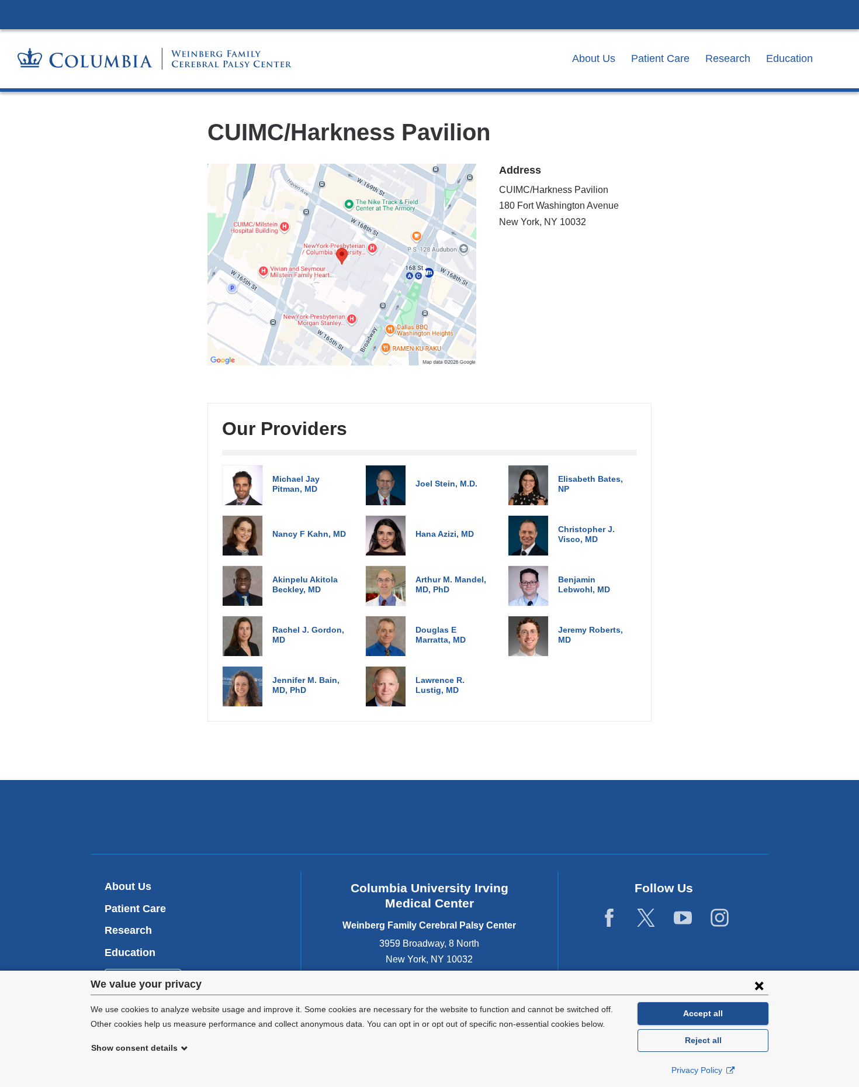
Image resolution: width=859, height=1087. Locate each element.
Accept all (703, 1013)
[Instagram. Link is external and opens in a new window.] (719, 917)
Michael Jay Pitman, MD (296, 484)
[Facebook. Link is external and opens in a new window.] (609, 917)
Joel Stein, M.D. (446, 483)
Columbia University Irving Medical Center (429, 14)
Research (727, 58)
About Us (593, 58)
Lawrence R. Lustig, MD (440, 685)
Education (789, 58)
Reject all (703, 1040)
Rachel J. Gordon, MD (308, 634)
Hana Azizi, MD (444, 534)
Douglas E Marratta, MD (440, 634)
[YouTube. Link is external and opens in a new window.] (682, 917)
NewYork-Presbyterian (429, 819)
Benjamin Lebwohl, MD (584, 584)
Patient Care (660, 58)
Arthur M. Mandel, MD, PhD (450, 584)
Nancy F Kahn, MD (309, 534)
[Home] (155, 59)
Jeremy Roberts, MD (590, 634)
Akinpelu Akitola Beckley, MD (305, 584)
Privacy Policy (698, 1070)
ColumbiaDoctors (598, 817)
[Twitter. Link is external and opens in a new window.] (646, 917)
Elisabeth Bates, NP (590, 484)
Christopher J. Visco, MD (586, 534)
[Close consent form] (759, 985)
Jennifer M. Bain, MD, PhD (306, 685)
